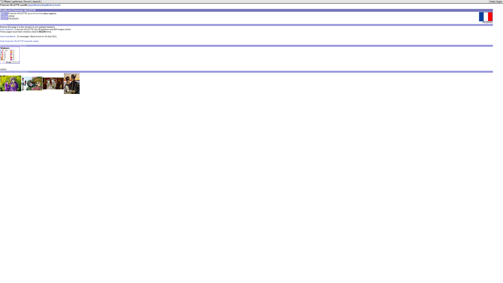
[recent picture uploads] (17, 3)
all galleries (47, 5)
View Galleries (7, 29)
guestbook (34, 5)
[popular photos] (265, 3)
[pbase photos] (6, 3)
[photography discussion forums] (27, 3)
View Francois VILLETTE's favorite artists (19, 41)
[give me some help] (492, 3)
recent (57, 5)
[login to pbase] (499, 3)
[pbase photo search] (36, 3)
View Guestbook (7, 36)
